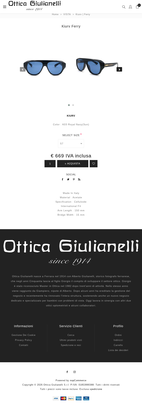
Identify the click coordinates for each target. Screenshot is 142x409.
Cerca (71, 335)
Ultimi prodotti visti (71, 340)
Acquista (73, 163)
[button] (69, 105)
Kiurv (71, 115)
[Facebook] (67, 372)
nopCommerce (78, 380)
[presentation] (22, 69)
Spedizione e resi (71, 345)
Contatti (23, 345)
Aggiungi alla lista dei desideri (93, 163)
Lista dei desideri (118, 350)
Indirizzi (118, 340)
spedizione (96, 389)
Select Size (71, 135)
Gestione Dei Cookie (24, 335)
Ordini (118, 335)
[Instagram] (74, 372)
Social (71, 174)
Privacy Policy (23, 340)
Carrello (118, 345)
